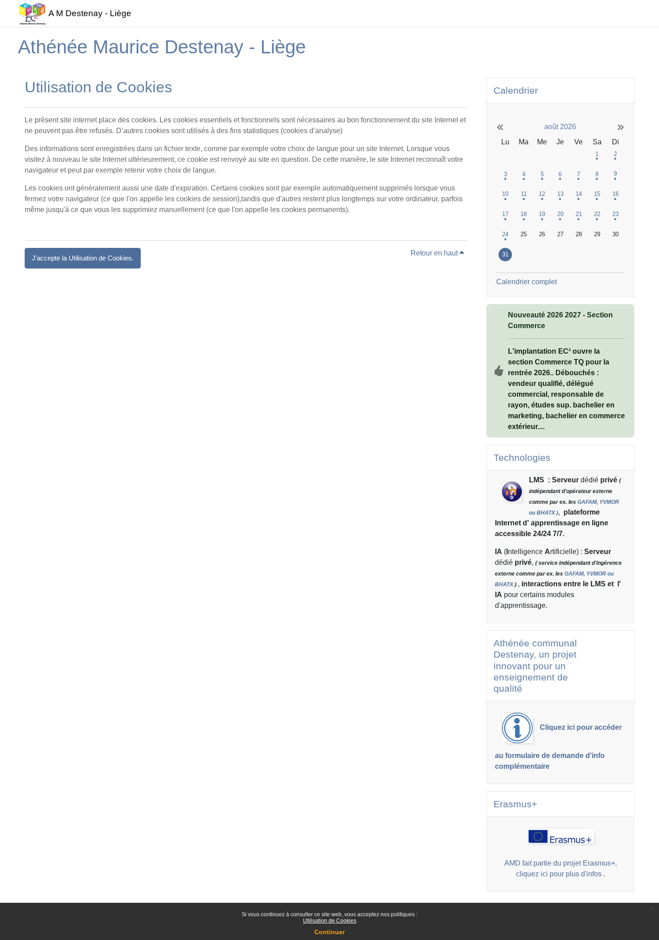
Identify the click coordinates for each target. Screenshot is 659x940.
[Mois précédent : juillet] (515, 127)
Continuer (329, 932)
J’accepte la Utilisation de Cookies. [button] (83, 258)
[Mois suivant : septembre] (605, 127)
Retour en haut (435, 253)
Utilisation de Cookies (329, 921)
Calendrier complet (526, 282)
